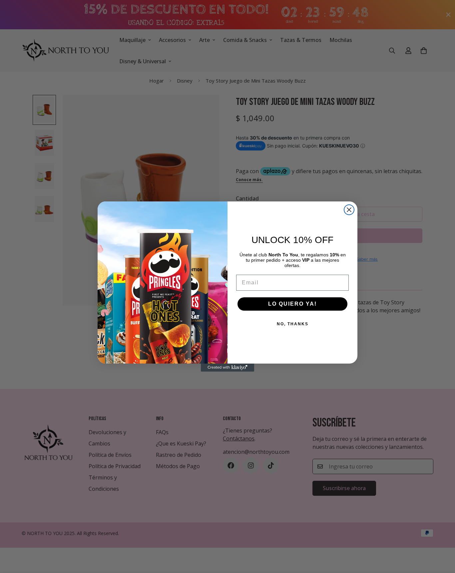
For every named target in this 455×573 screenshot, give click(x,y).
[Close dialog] (349, 210)
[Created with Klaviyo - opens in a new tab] (227, 368)
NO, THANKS (292, 324)
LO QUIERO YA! (292, 304)
